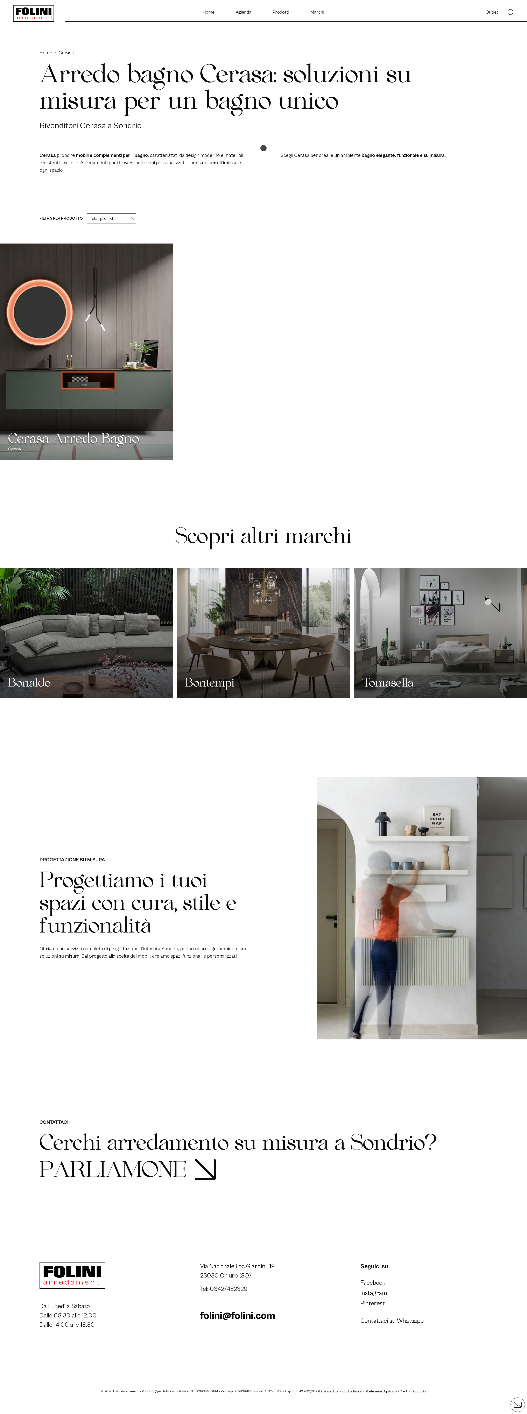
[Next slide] (514, 633)
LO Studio (419, 1391)
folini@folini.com (237, 1316)
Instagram (373, 1293)
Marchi (317, 12)
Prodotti (280, 12)
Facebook (372, 1282)
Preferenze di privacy (381, 1391)
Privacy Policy (328, 1391)
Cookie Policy (352, 1391)
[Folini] (33, 13)
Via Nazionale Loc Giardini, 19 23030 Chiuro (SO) (238, 1271)
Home (209, 12)
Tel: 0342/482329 (223, 1289)
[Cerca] (511, 12)
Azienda (243, 12)
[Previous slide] (13, 633)
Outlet (492, 12)
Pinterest (372, 1303)
